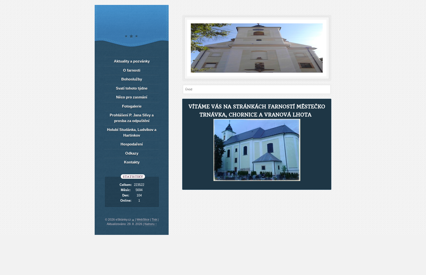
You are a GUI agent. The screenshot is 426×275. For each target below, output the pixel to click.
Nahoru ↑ (150, 224)
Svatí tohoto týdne (131, 88)
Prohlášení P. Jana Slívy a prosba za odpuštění (132, 118)
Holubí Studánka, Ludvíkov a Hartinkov (131, 132)
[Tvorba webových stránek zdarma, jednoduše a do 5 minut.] (133, 220)
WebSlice (143, 219)
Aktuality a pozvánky (132, 61)
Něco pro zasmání (131, 97)
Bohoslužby (131, 79)
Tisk (154, 219)
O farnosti (131, 70)
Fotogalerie (132, 106)
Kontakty (132, 162)
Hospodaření (132, 144)
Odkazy (131, 153)
